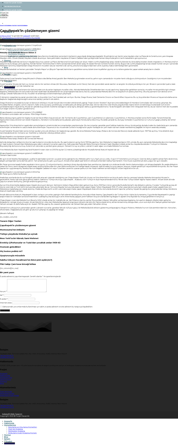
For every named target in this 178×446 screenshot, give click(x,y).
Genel (2, 25)
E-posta (3, 299)
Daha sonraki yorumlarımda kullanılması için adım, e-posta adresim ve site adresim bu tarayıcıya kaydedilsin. (47, 307)
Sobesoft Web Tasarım (12, 414)
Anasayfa (8, 421)
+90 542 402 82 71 (6, 356)
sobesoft (26, 36)
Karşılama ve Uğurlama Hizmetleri (22, 50)
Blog (6, 67)
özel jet (14, 25)
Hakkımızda (9, 39)
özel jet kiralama (22, 25)
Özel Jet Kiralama (15, 429)
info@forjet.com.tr (7, 357)
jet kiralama (7, 25)
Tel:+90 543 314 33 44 (12, 6)
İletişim (7, 439)
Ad (1, 295)
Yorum (3, 292)
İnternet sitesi (6, 303)
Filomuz (7, 61)
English (9, 441)
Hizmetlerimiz (10, 425)
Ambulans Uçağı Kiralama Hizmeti (22, 433)
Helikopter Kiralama (16, 54)
